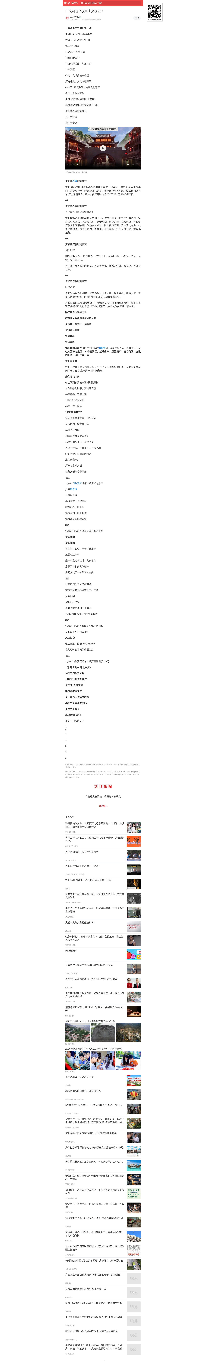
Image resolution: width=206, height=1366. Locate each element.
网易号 (75, 3)
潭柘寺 (101, 347)
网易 (67, 3)
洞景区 (73, 489)
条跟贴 (102, 806)
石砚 (74, 181)
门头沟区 (77, 483)
